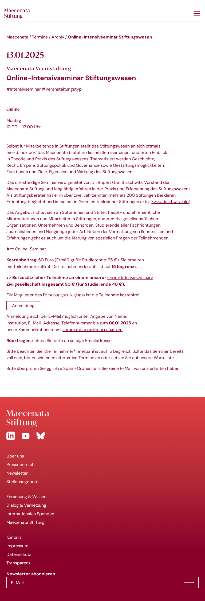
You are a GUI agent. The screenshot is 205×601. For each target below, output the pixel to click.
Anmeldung (23, 305)
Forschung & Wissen (26, 496)
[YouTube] (25, 436)
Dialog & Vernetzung (26, 505)
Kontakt (13, 537)
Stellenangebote (22, 481)
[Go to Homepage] (102, 418)
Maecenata (17, 37)
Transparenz (18, 562)
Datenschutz (18, 554)
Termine (40, 37)
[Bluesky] (40, 436)
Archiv (58, 37)
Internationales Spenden (30, 513)
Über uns (15, 456)
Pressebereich (20, 464)
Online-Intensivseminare (130, 277)
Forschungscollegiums (64, 294)
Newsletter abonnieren (188, 582)
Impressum (17, 545)
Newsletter (17, 473)
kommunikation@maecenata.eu (92, 329)
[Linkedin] (10, 436)
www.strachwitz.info (170, 201)
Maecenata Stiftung (25, 522)
